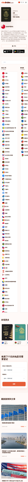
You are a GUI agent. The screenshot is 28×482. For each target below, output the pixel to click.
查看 (14, 384)
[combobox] (14, 370)
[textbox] (14, 370)
